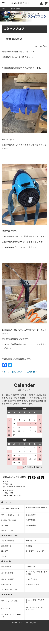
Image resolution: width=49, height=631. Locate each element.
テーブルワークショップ (35, 551)
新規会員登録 (6, 567)
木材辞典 (4, 525)
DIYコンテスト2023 (8, 520)
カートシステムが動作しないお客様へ (36, 573)
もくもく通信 (31, 515)
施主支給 (29, 546)
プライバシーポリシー (9, 589)
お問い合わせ (6, 584)
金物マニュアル (7, 530)
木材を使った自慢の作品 (10, 509)
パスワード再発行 (7, 579)
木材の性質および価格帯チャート (36, 509)
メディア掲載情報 (7, 541)
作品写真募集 (31, 520)
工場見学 (4, 551)
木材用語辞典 (31, 525)
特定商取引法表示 (32, 584)
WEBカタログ (31, 541)
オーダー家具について (14, 372)
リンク (3, 556)
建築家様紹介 (6, 546)
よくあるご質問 (7, 573)
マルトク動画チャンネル (10, 515)
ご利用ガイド (31, 567)
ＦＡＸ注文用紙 (31, 579)
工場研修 (31, 372)
